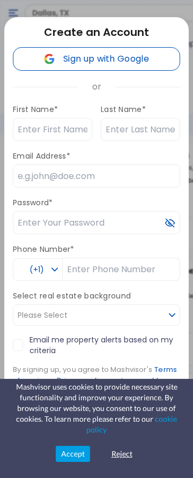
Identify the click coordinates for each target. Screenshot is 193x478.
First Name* (35, 109)
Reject (122, 453)
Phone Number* (44, 249)
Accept (73, 453)
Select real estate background (72, 295)
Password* (33, 202)
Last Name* (123, 109)
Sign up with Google (106, 59)
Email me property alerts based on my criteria (101, 345)
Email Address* (41, 156)
